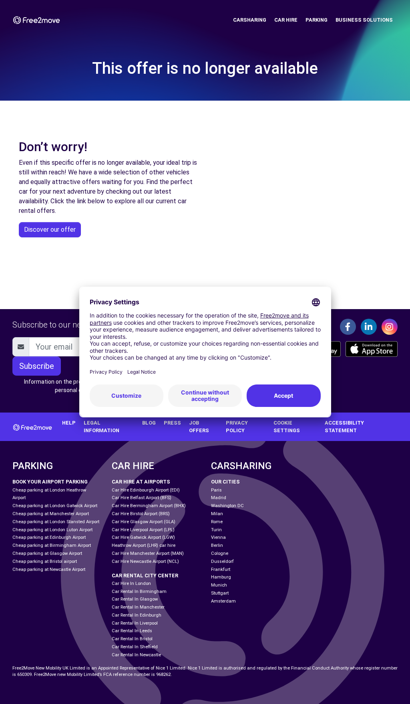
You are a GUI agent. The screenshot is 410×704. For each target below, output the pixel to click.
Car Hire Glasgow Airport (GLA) (143, 521)
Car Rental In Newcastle (136, 654)
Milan (217, 513)
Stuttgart (220, 593)
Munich (219, 585)
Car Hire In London (131, 583)
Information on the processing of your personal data (72, 385)
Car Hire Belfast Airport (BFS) (141, 497)
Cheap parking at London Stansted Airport (55, 521)
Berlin (217, 545)
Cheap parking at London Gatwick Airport (54, 505)
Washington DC (227, 505)
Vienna (218, 537)
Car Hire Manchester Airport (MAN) (148, 553)
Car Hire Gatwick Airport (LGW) (143, 537)
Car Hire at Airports (141, 482)
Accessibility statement (344, 426)
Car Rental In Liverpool (135, 623)
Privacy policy (237, 426)
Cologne (219, 553)
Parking (316, 20)
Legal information (101, 426)
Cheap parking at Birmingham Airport (51, 545)
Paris (216, 490)
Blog (149, 423)
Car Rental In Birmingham (139, 591)
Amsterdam (223, 601)
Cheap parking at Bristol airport (44, 561)
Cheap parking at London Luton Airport (52, 529)
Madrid (218, 497)
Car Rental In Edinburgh (136, 615)
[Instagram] (390, 327)
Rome (217, 521)
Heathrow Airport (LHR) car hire (143, 545)
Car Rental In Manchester (138, 607)
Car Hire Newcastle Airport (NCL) (145, 561)
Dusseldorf (222, 561)
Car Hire (285, 20)
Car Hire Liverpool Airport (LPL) (143, 529)
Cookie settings (286, 426)
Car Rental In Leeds (132, 630)
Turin (216, 529)
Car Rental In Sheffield (135, 646)
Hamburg (221, 577)
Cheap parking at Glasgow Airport (47, 553)
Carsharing (249, 20)
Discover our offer (50, 229)
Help (69, 423)
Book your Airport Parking (50, 482)
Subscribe (36, 366)
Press (172, 423)
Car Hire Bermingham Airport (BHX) (149, 505)
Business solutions (364, 20)
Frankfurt (220, 569)
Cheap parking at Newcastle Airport (48, 569)
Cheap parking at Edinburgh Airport (49, 537)
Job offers (199, 426)
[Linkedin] (369, 327)
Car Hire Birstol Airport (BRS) (141, 513)
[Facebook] (348, 327)
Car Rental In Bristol (132, 638)
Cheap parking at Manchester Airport (50, 513)
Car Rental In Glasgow (135, 599)
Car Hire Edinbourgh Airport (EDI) (146, 490)
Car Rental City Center (145, 576)
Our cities (225, 482)
